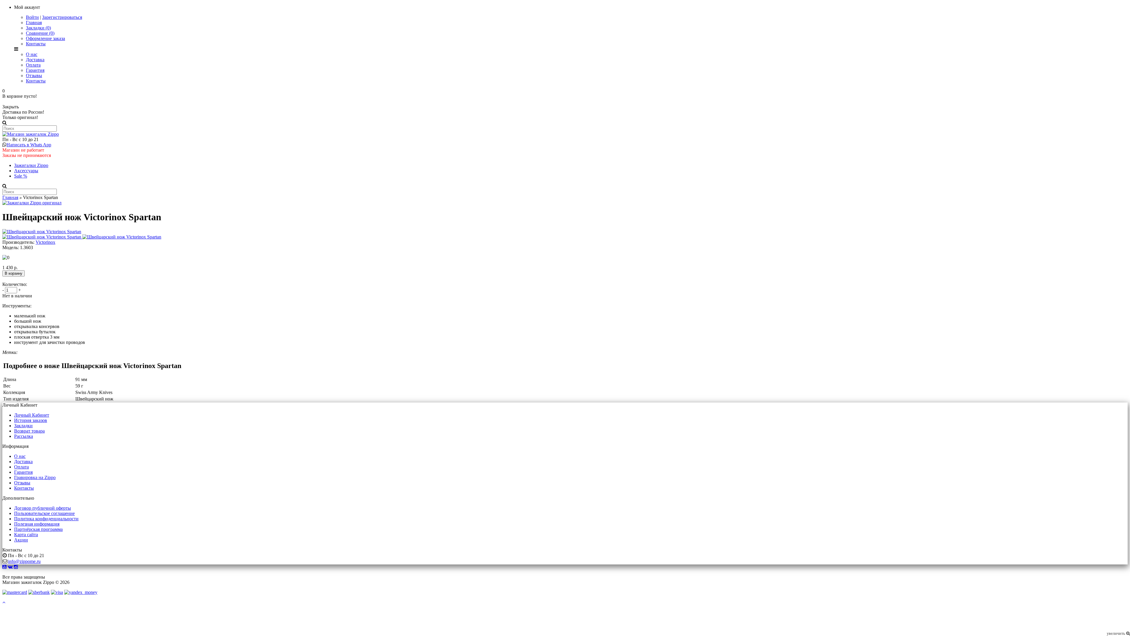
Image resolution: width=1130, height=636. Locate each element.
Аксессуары (26, 170)
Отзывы (34, 75)
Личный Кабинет (31, 415)
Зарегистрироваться (62, 17)
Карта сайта (26, 534)
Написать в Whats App (28, 144)
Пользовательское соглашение (44, 513)
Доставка (35, 59)
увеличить (1116, 633)
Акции (21, 539)
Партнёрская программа (38, 529)
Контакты (36, 43)
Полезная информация (36, 523)
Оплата (33, 64)
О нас (31, 54)
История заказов (30, 420)
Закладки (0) (38, 27)
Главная (34, 22)
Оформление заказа (45, 38)
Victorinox (45, 242)
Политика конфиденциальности (46, 518)
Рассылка (23, 436)
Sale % (20, 175)
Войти (32, 17)
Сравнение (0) (40, 33)
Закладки (23, 425)
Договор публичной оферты (42, 508)
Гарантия (35, 70)
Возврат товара (29, 430)
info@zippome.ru (24, 561)
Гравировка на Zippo (35, 477)
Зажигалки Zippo (31, 165)
